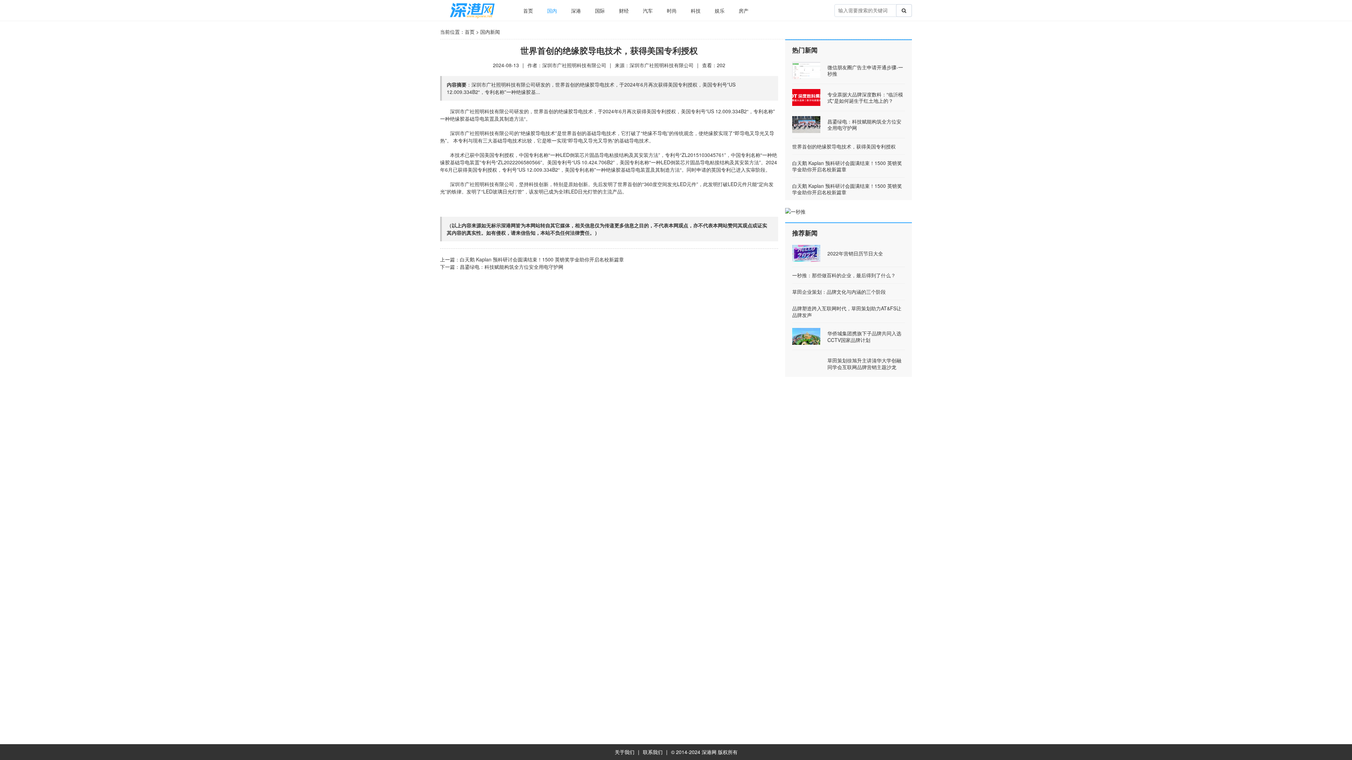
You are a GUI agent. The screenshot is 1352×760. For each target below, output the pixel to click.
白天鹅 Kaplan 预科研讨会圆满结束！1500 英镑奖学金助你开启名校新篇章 (542, 259)
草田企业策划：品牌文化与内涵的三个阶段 (839, 291)
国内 (552, 10)
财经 (624, 10)
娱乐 (720, 10)
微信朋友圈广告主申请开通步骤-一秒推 (865, 70)
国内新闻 (490, 31)
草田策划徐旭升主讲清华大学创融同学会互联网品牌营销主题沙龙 (864, 363)
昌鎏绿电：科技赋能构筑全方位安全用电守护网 (511, 266)
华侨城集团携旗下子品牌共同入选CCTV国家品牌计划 (864, 336)
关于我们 (624, 751)
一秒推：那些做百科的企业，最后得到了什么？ (844, 275)
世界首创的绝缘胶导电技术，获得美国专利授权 (844, 146)
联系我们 (653, 751)
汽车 (648, 10)
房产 (744, 10)
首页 (528, 10)
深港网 (709, 751)
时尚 (672, 10)
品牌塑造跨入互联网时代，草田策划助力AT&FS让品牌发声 (846, 311)
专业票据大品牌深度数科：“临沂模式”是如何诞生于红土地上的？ (865, 97)
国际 (600, 10)
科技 (696, 10)
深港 (576, 10)
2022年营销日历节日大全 (855, 253)
